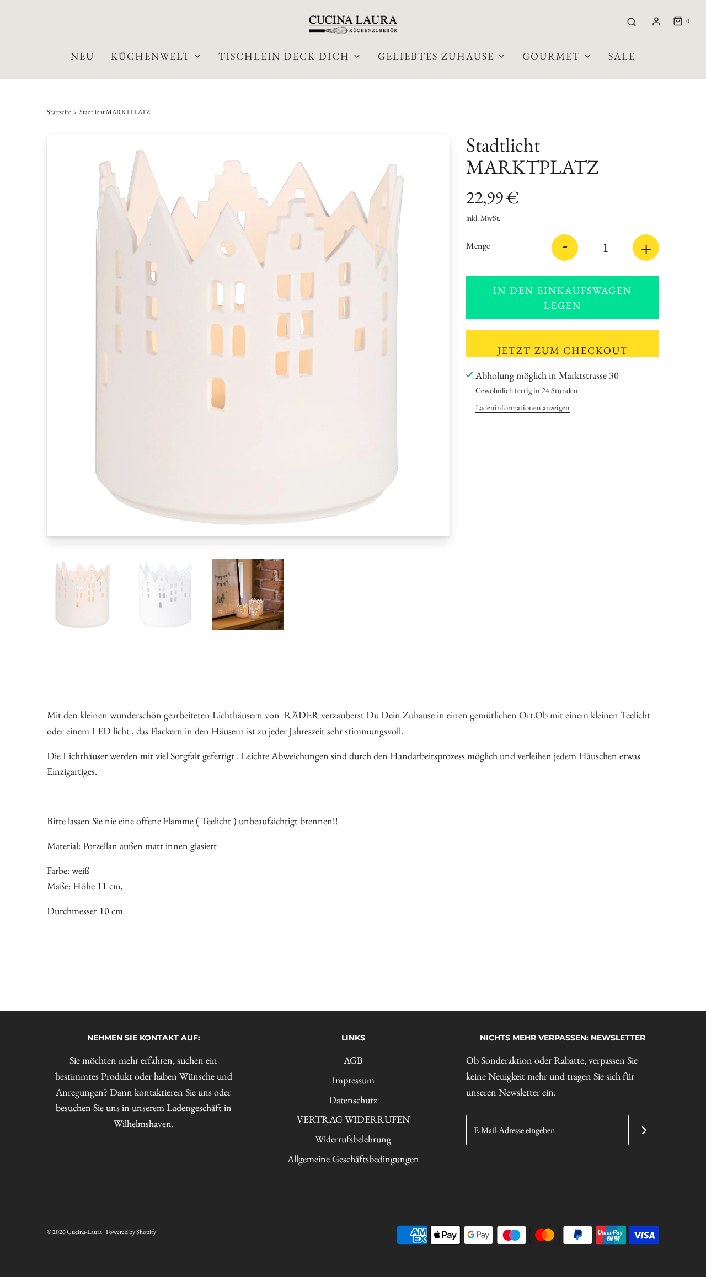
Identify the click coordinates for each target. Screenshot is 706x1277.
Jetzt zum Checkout (563, 350)
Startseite (59, 112)
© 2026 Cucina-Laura (74, 1231)
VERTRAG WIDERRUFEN (353, 1119)
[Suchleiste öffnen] (631, 21)
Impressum (353, 1080)
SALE (621, 56)
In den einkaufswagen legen (562, 298)
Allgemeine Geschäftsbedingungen (353, 1158)
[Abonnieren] (644, 1130)
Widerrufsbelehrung (353, 1139)
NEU (82, 56)
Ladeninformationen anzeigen (522, 407)
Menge (478, 245)
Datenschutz (353, 1099)
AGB (353, 1060)
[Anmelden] (656, 21)
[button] (83, 594)
